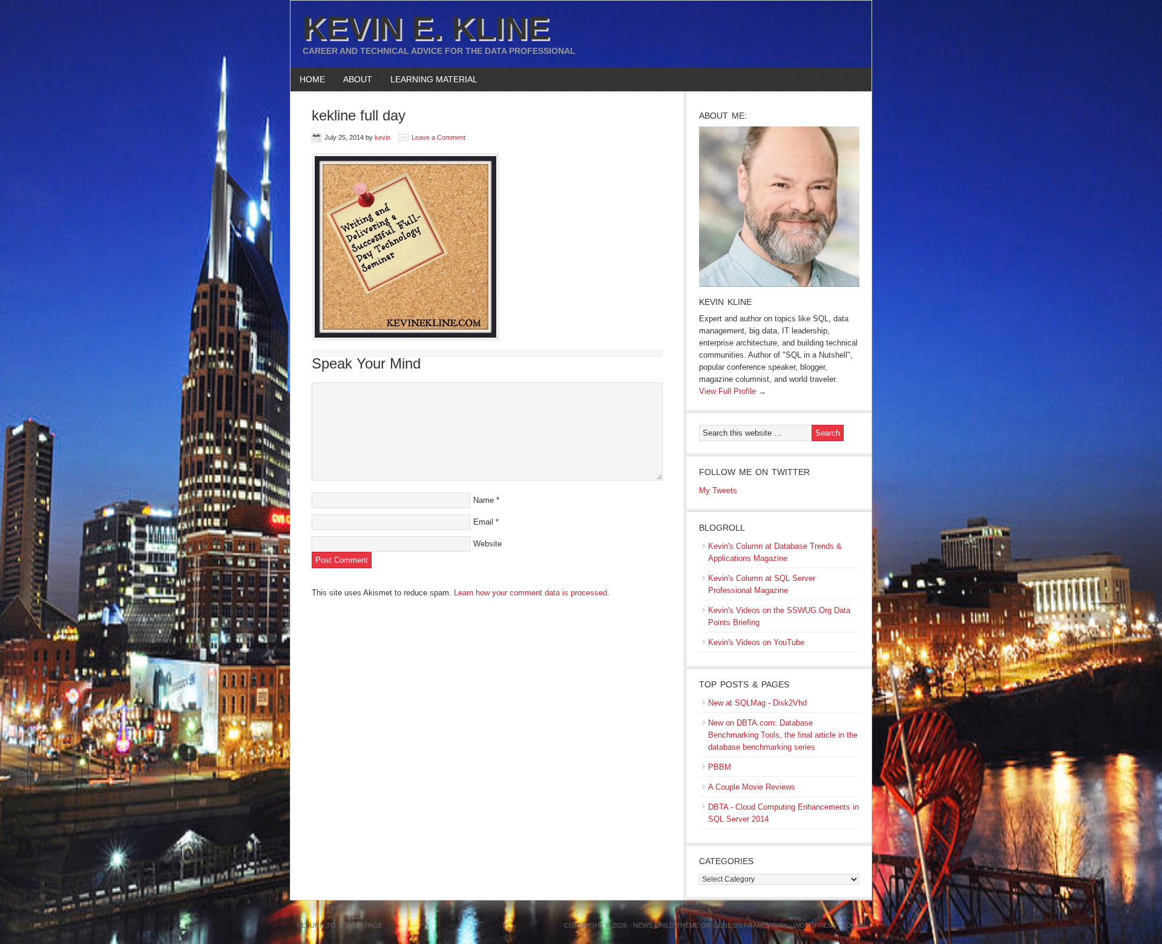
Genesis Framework (750, 925)
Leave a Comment (438, 137)
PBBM (719, 767)
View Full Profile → (732, 391)
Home (312, 79)
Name (483, 500)
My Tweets (718, 490)
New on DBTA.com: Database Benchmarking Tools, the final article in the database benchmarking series (783, 735)
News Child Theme (666, 925)
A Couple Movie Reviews (751, 787)
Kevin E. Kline (426, 28)
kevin (382, 137)
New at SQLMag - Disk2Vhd (757, 702)
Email (483, 521)
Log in (853, 925)
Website (487, 543)
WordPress (814, 925)
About (353, 79)
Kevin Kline (725, 302)
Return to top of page (339, 925)
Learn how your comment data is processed (530, 592)
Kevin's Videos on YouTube (756, 642)
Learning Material (429, 79)
